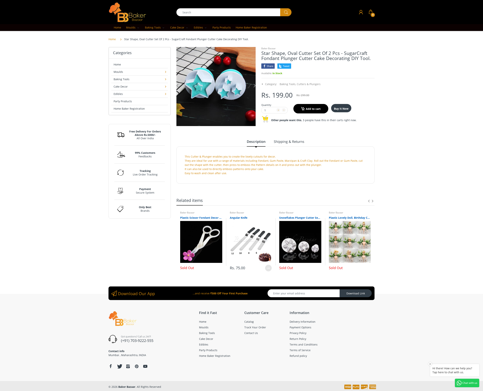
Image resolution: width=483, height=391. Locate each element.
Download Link (355, 293)
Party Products (123, 101)
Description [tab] (256, 141)
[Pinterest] (137, 366)
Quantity (266, 105)
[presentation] (369, 201)
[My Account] (361, 12)
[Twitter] (119, 366)
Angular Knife (238, 217)
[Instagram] (128, 366)
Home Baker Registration (129, 108)
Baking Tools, (288, 84)
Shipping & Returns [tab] (289, 141)
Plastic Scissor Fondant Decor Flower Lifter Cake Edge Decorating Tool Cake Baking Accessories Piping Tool (201, 217)
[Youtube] (145, 366)
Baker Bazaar (268, 48)
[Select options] (268, 268)
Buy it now (341, 108)
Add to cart (313, 109)
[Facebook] (110, 366)
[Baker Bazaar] (127, 12)
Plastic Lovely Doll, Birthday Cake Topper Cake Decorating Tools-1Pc (350, 217)
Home (112, 39)
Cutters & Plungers (309, 84)
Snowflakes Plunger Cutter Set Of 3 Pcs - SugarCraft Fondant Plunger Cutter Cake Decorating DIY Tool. (300, 217)
